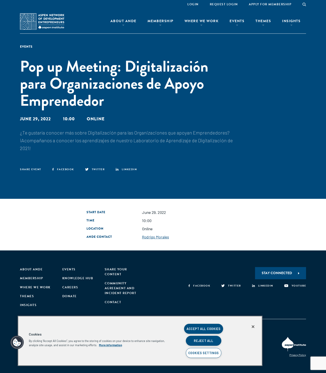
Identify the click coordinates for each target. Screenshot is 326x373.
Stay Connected (277, 273)
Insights (291, 21)
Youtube (299, 286)
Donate (69, 296)
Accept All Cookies (204, 329)
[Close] (253, 327)
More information (110, 345)
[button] (17, 342)
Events (237, 21)
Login (193, 4)
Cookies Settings (203, 353)
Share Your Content (116, 272)
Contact (113, 302)
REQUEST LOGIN (224, 4)
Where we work (35, 287)
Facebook (65, 169)
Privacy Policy (297, 354)
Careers (70, 287)
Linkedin (129, 169)
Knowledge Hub (77, 278)
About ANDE (123, 21)
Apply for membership (270, 4)
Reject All (203, 341)
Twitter (98, 169)
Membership (160, 21)
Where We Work (202, 21)
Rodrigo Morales (155, 236)
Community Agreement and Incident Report (120, 288)
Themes (263, 21)
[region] (140, 341)
